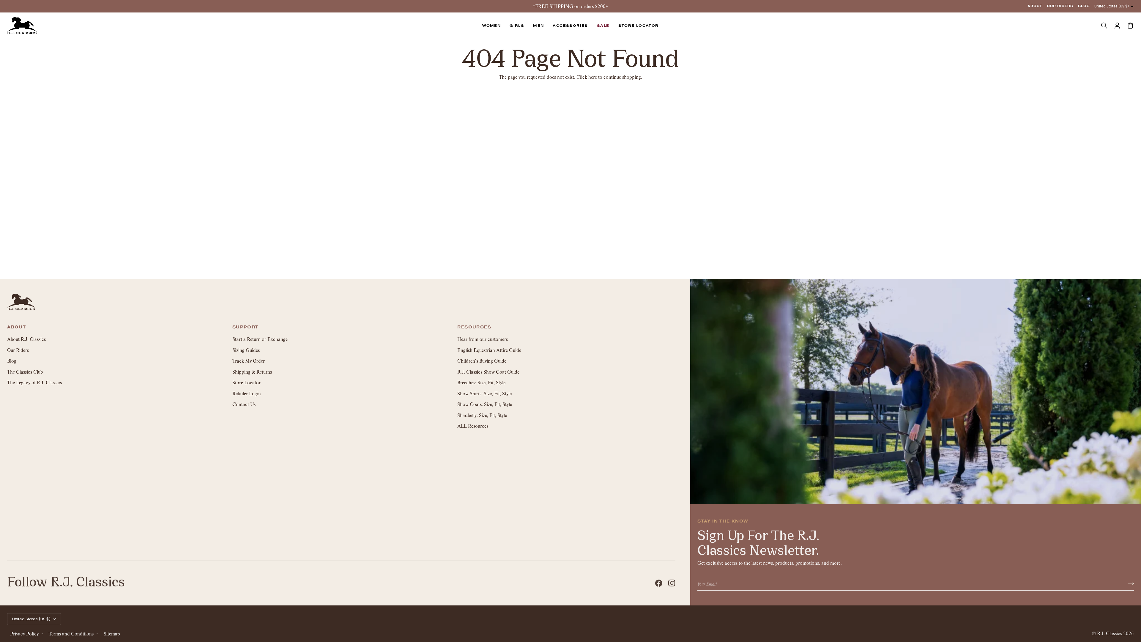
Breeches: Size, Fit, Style (481, 382)
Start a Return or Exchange (260, 339)
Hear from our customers (482, 339)
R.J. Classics (1109, 633)
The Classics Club (25, 372)
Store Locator (246, 382)
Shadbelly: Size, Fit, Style (482, 415)
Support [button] (245, 327)
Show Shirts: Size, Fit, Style (484, 393)
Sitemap (112, 633)
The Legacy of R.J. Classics (34, 382)
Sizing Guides (246, 350)
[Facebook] (658, 583)
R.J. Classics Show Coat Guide (488, 372)
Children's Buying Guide (481, 361)
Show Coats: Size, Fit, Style (484, 404)
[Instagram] (671, 583)
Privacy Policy (24, 633)
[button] (491, 25)
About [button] (16, 327)
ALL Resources (472, 426)
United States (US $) (1111, 6)
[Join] (1129, 583)
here (592, 77)
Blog (11, 361)
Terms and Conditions (71, 633)
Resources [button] (474, 327)
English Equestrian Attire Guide (489, 350)
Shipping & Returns (252, 372)
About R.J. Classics (26, 339)
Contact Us (244, 404)
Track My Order (248, 361)
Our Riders (18, 350)
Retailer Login (246, 393)
